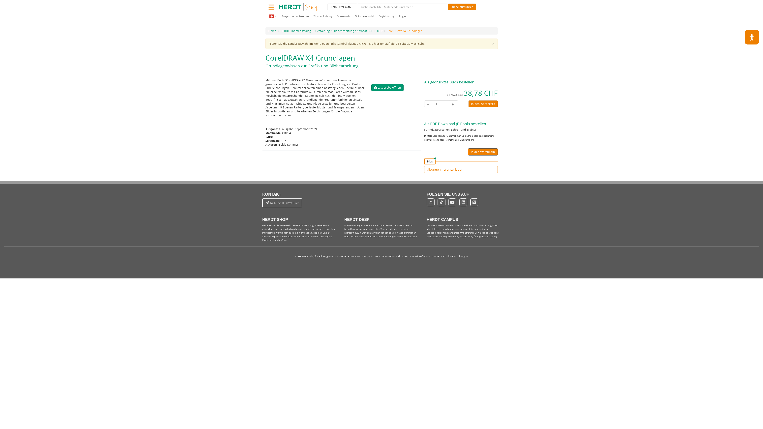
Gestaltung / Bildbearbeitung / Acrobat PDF (344, 31)
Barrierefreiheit (421, 256)
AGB (436, 256)
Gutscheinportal (364, 16)
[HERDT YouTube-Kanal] (452, 202)
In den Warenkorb (483, 104)
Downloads (343, 16)
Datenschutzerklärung (395, 256)
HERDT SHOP (275, 219)
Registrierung (386, 16)
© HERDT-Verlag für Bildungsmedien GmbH (320, 256)
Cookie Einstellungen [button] (455, 256)
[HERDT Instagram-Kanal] (431, 202)
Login (402, 16)
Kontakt (355, 256)
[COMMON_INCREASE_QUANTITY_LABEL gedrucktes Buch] (453, 103)
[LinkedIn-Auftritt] (463, 202)
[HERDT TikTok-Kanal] (441, 202)
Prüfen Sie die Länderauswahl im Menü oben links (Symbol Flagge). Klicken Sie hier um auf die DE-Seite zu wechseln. (347, 43)
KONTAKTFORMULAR (284, 203)
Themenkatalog (323, 16)
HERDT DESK (357, 219)
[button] (387, 87)
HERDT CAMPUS (442, 219)
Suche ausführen (462, 7)
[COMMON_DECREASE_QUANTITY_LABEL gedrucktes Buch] (428, 103)
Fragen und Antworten (295, 16)
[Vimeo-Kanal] (474, 202)
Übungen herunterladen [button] (445, 169)
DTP (379, 31)
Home (272, 31)
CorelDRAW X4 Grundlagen (404, 31)
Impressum (371, 256)
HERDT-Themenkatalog (296, 31)
